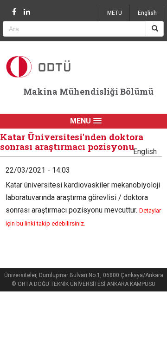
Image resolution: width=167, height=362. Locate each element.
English (147, 13)
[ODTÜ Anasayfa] (51, 66)
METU (114, 13)
